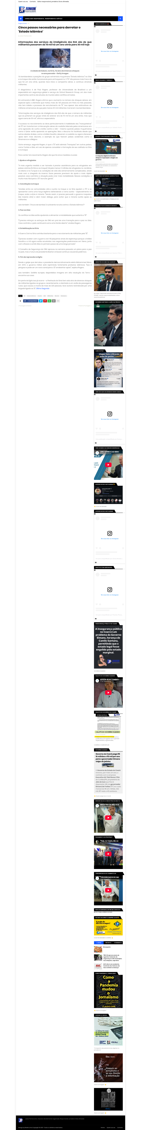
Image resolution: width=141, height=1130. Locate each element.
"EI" (29, 23)
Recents (108, 943)
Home (103, 1127)
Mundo (57, 296)
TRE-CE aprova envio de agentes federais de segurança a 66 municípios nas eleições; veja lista (112, 957)
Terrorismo (63, 296)
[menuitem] (20, 18)
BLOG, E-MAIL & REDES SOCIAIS (103, 912)
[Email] (54, 300)
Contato (33, 1)
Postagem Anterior (25, 306)
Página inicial (22, 23)
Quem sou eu (23, 1)
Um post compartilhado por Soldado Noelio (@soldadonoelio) (114, 127)
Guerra (40, 296)
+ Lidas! (98, 943)
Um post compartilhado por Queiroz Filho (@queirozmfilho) (114, 253)
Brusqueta (106, 947)
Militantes (50, 296)
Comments (118, 943)
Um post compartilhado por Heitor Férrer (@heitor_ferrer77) (114, 71)
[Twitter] (41, 300)
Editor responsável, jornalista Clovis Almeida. (53, 1)
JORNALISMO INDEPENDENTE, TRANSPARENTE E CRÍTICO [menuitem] (43, 19)
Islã (45, 296)
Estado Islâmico (31, 296)
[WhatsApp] (49, 300)
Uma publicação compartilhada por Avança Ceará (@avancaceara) (116, 439)
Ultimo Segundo (42, 288)
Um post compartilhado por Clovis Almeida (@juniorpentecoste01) (116, 558)
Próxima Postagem (85, 306)
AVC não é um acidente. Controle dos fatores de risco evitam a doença (111, 966)
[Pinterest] (45, 300)
